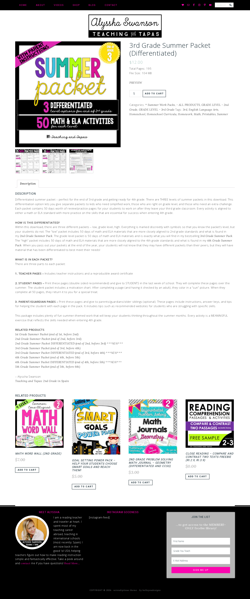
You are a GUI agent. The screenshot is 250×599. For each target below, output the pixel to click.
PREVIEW (135, 82)
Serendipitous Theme (125, 590)
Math (197, 114)
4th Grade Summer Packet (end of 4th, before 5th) (47, 357)
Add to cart (154, 93)
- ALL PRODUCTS (188, 105)
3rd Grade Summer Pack (216, 236)
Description (28, 183)
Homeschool (137, 114)
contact (25, 563)
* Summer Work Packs (160, 105)
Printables (209, 114)
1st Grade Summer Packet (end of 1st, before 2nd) (46, 334)
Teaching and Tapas (125, 26)
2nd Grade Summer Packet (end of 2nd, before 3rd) (48, 339)
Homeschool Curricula (161, 114)
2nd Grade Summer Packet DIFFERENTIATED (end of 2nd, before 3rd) (61, 343)
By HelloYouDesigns (150, 590)
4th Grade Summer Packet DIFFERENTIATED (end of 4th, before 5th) (60, 362)
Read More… (72, 563)
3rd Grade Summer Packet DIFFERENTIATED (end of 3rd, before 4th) (60, 353)
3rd (185, 109)
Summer (222, 114)
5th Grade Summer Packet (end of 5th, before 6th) (47, 366)
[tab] (28, 183)
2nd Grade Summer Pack (36, 236)
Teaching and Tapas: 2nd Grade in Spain (42, 381)
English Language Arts (203, 109)
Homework (185, 114)
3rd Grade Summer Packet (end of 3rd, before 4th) (47, 348)
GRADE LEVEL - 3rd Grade (157, 109)
